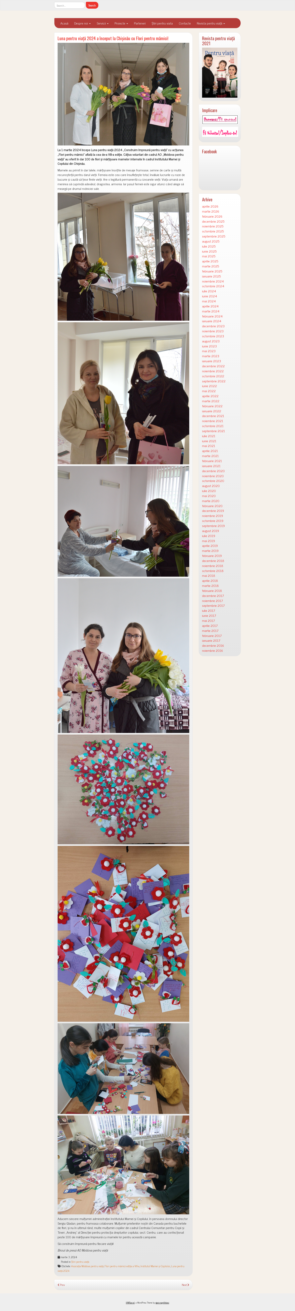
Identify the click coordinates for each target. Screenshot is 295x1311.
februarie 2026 (212, 216)
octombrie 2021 (213, 426)
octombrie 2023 (213, 336)
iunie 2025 (209, 251)
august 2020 (211, 485)
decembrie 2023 (213, 326)
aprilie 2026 (210, 206)
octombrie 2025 (213, 231)
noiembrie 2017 (212, 600)
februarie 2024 (212, 316)
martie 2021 (210, 455)
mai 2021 (208, 445)
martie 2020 (210, 500)
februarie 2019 (212, 555)
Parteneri (140, 23)
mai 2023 (209, 351)
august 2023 (211, 341)
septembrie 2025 (213, 236)
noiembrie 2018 (212, 565)
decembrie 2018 (213, 560)
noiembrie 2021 (212, 421)
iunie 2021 (209, 441)
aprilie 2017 (210, 625)
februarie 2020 (212, 506)
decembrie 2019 (213, 510)
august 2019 (210, 530)
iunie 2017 (209, 615)
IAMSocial (130, 1302)
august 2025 (210, 241)
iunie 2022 (209, 386)
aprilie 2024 (210, 306)
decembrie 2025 (213, 221)
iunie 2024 (209, 296)
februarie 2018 (212, 590)
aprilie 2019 (210, 545)
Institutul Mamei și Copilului (155, 1266)
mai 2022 (209, 391)
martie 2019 (210, 550)
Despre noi (81, 23)
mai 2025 (208, 256)
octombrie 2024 (213, 286)
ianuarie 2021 (211, 466)
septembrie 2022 (214, 381)
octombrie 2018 (213, 570)
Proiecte (120, 23)
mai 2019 (208, 540)
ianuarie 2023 (211, 361)
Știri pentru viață (80, 1261)
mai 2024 (209, 301)
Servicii (102, 23)
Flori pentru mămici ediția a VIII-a (122, 1266)
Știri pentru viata (162, 23)
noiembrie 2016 (212, 650)
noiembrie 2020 (213, 476)
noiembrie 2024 (213, 281)
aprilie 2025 (210, 261)
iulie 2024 (209, 291)
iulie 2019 (208, 535)
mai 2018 (208, 575)
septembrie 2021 (213, 431)
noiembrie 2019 (212, 515)
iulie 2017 (208, 610)
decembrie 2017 (213, 595)
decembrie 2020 (213, 471)
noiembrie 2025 (212, 226)
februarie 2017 (212, 635)
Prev (62, 1284)
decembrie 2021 (213, 415)
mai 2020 (209, 495)
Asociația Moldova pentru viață (87, 1266)
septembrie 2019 (213, 525)
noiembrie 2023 (213, 331)
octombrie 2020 (213, 480)
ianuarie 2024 (211, 321)
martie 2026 (210, 211)
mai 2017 (208, 620)
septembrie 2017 (213, 605)
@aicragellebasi (162, 1302)
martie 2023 (210, 356)
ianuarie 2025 (211, 276)
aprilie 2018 (210, 580)
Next (184, 1284)
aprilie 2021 (210, 450)
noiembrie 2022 (213, 371)
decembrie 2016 (213, 645)
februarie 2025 (212, 271)
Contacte (185, 23)
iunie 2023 (209, 346)
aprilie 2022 (210, 396)
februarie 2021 (212, 460)
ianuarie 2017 (211, 640)
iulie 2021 (208, 436)
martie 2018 (210, 585)
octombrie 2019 (212, 520)
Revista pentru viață (210, 23)
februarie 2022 (212, 406)
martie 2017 (210, 630)
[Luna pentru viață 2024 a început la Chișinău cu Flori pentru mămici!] (123, 94)
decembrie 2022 (213, 366)
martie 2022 (210, 401)
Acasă (64, 23)
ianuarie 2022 (211, 411)
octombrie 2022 (213, 376)
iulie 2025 (209, 246)
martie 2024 (210, 311)
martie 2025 (210, 266)
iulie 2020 (209, 490)
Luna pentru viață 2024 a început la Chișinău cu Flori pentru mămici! (113, 38)
